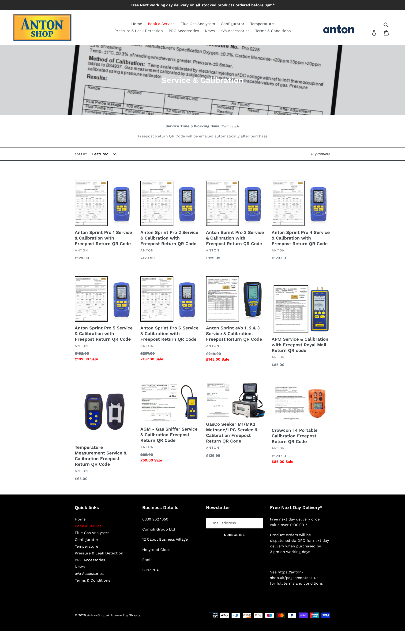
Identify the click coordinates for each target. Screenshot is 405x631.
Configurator (86, 539)
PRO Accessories (90, 560)
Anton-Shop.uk (98, 615)
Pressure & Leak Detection (99, 553)
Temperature (86, 546)
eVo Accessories (89, 573)
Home (80, 519)
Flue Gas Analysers (92, 533)
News (80, 567)
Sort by (81, 154)
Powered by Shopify (125, 615)
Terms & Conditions (92, 580)
